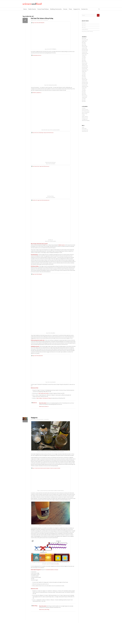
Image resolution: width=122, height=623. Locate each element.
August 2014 (84, 71)
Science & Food (85, 117)
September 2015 (85, 53)
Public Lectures (85, 116)
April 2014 (84, 76)
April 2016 (84, 43)
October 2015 (84, 52)
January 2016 (84, 48)
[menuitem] (25, 9)
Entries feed (84, 128)
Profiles (83, 115)
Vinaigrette (34, 418)
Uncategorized (84, 119)
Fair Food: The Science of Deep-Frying (42, 18)
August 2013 (84, 87)
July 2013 (83, 89)
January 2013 (84, 97)
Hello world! (84, 22)
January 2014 (84, 80)
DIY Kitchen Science (40, 419)
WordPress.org (85, 131)
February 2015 (84, 63)
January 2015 (84, 64)
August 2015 (84, 54)
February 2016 (84, 46)
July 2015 (83, 56)
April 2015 (84, 60)
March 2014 (84, 78)
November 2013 (85, 83)
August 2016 (84, 41)
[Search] (98, 9)
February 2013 (84, 96)
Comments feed (85, 130)
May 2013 (83, 91)
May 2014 (83, 75)
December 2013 (85, 82)
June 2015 (84, 57)
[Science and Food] (32, 4)
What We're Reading (85, 120)
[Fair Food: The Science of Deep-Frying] (25, 20)
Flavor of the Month (85, 112)
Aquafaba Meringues (85, 29)
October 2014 (84, 68)
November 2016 (85, 39)
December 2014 (85, 65)
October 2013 (84, 85)
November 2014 (85, 67)
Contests (83, 108)
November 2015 (85, 50)
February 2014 (84, 79)
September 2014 (85, 70)
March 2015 (84, 61)
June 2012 (84, 98)
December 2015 (85, 49)
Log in (83, 127)
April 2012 (84, 101)
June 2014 (84, 74)
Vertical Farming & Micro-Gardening (87, 31)
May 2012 (83, 100)
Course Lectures (85, 109)
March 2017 (84, 38)
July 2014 (83, 72)
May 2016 (83, 42)
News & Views (84, 113)
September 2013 (85, 86)
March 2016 (84, 45)
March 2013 (84, 94)
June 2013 (84, 90)
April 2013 (84, 93)
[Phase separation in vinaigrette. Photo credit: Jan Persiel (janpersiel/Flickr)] (25, 419)
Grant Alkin (47, 419)
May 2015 (83, 59)
